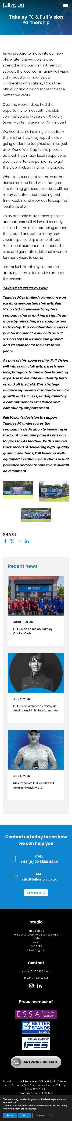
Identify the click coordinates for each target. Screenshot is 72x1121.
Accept (10, 1115)
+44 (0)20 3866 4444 (37, 971)
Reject (25, 1115)
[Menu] (65, 5)
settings (31, 1108)
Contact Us (34, 892)
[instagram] (31, 986)
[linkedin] (39, 986)
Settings (40, 1115)
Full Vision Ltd (37, 222)
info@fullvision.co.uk (36, 977)
